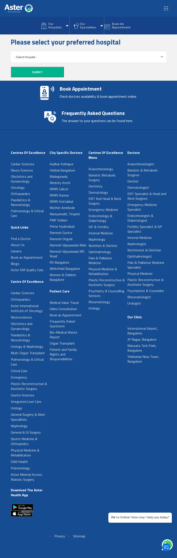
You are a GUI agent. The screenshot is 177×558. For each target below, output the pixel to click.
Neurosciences (21, 317)
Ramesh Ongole (61, 238)
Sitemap (79, 536)
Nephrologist (136, 243)
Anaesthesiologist (140, 164)
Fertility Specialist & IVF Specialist (144, 229)
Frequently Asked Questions (62, 324)
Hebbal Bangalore (62, 170)
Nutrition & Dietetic (102, 245)
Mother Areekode (62, 207)
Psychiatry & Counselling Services (106, 293)
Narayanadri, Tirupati (65, 213)
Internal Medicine (100, 233)
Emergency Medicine (103, 209)
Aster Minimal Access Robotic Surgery (26, 477)
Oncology (18, 187)
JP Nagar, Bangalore (141, 339)
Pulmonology (20, 468)
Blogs (15, 263)
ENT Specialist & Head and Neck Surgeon (146, 196)
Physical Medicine (140, 273)
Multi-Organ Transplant (28, 353)
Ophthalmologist (139, 256)
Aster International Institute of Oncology (27, 308)
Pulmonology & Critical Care (27, 213)
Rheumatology (99, 302)
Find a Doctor (21, 238)
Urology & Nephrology (27, 346)
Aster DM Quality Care (27, 269)
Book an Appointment (27, 257)
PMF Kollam (58, 220)
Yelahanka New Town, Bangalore (143, 359)
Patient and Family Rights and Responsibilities (63, 354)
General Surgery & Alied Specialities (28, 417)
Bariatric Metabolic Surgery (102, 177)
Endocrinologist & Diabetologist (140, 218)
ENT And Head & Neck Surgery (104, 201)
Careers (16, 251)
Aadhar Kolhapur (61, 164)
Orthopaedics (20, 193)
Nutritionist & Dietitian (144, 250)
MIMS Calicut (59, 189)
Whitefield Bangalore (65, 268)
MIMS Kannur (59, 195)
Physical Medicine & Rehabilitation (25, 453)
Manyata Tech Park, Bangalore (141, 348)
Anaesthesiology (100, 169)
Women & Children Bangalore (63, 277)
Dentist (133, 181)
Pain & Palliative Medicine (100, 260)
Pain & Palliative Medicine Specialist (145, 265)
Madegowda (59, 176)
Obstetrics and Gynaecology (21, 179)
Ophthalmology (99, 251)
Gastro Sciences (22, 395)
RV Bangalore (59, 262)
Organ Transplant (62, 343)
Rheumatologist (139, 297)
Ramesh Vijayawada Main (68, 245)
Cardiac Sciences (22, 164)
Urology (16, 408)
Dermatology (98, 192)
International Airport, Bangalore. (142, 331)
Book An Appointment (121, 25)
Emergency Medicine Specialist (142, 207)
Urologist (134, 303)
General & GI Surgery (26, 432)
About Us (18, 244)
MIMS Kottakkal (61, 201)
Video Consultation (63, 308)
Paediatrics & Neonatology (20, 202)
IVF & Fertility (98, 226)
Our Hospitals (55, 25)
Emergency (19, 377)
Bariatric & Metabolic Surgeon (142, 173)
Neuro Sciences (22, 170)
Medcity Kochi (60, 182)
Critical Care (19, 370)
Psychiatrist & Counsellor (145, 290)
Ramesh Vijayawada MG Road (67, 254)
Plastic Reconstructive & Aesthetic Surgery (29, 386)
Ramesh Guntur (61, 232)
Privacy (59, 536)
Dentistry (95, 186)
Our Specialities (88, 25)
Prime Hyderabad (62, 226)
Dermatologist (138, 187)
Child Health (19, 461)
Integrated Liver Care (26, 401)
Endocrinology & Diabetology (100, 218)
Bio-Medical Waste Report (63, 335)
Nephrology (19, 425)
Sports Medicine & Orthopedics (24, 441)
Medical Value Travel (64, 302)
